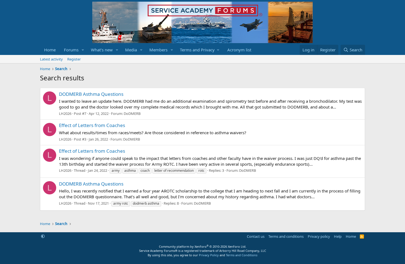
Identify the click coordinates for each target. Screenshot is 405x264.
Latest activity (51, 59)
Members (158, 49)
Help (338, 236)
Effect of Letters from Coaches (92, 125)
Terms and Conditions (241, 255)
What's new (102, 49)
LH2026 (65, 113)
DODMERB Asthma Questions (91, 94)
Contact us (255, 236)
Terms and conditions (286, 236)
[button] (83, 50)
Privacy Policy (209, 255)
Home (50, 49)
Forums (71, 49)
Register (74, 59)
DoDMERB (132, 113)
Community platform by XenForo (202, 246)
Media (131, 49)
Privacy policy (319, 236)
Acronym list (239, 49)
